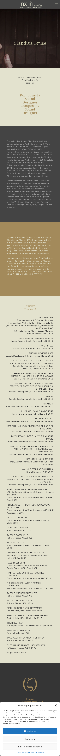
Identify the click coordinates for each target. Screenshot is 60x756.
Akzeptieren (30, 731)
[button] (55, 705)
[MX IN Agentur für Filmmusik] (31, 4)
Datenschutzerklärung (25, 752)
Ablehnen (30, 739)
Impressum (40, 752)
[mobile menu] (56, 4)
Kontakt (30, 699)
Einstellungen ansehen (30, 746)
